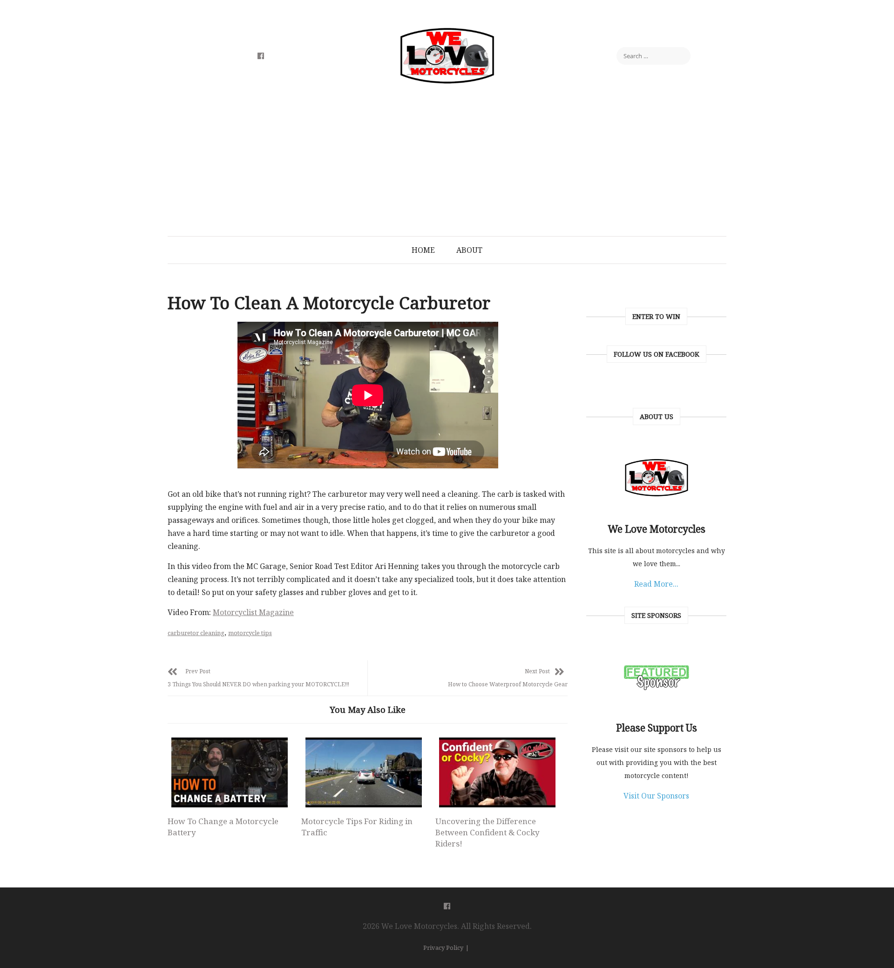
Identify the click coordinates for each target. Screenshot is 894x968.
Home (423, 250)
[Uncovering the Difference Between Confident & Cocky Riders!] (497, 772)
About (469, 250)
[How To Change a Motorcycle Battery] (229, 772)
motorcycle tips (250, 633)
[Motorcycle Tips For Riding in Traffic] (363, 772)
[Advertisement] (447, 166)
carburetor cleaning (196, 633)
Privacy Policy (443, 947)
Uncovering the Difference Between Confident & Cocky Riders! (487, 832)
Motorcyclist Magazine (253, 612)
